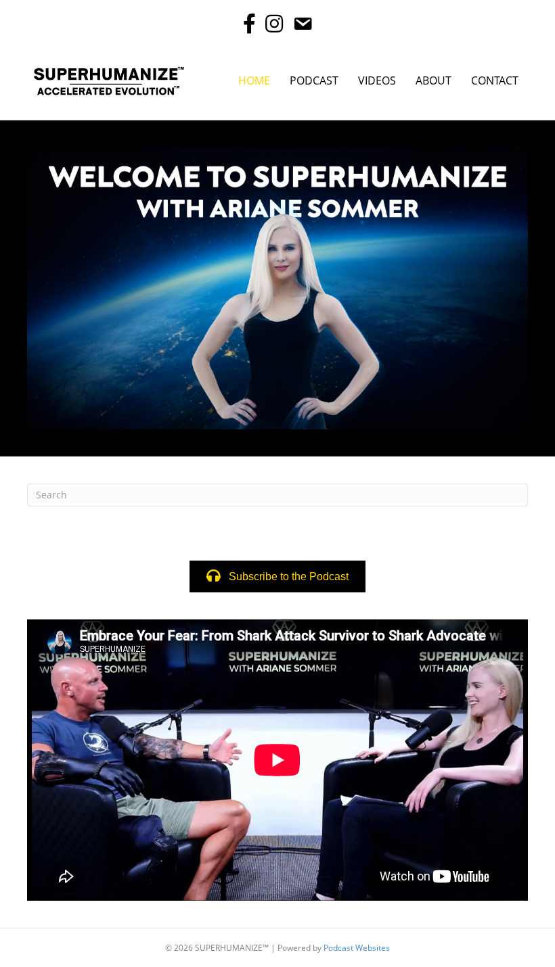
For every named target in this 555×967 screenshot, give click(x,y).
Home (254, 80)
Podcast (314, 80)
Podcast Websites (357, 947)
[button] (277, 576)
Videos (377, 80)
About (433, 80)
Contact (494, 80)
